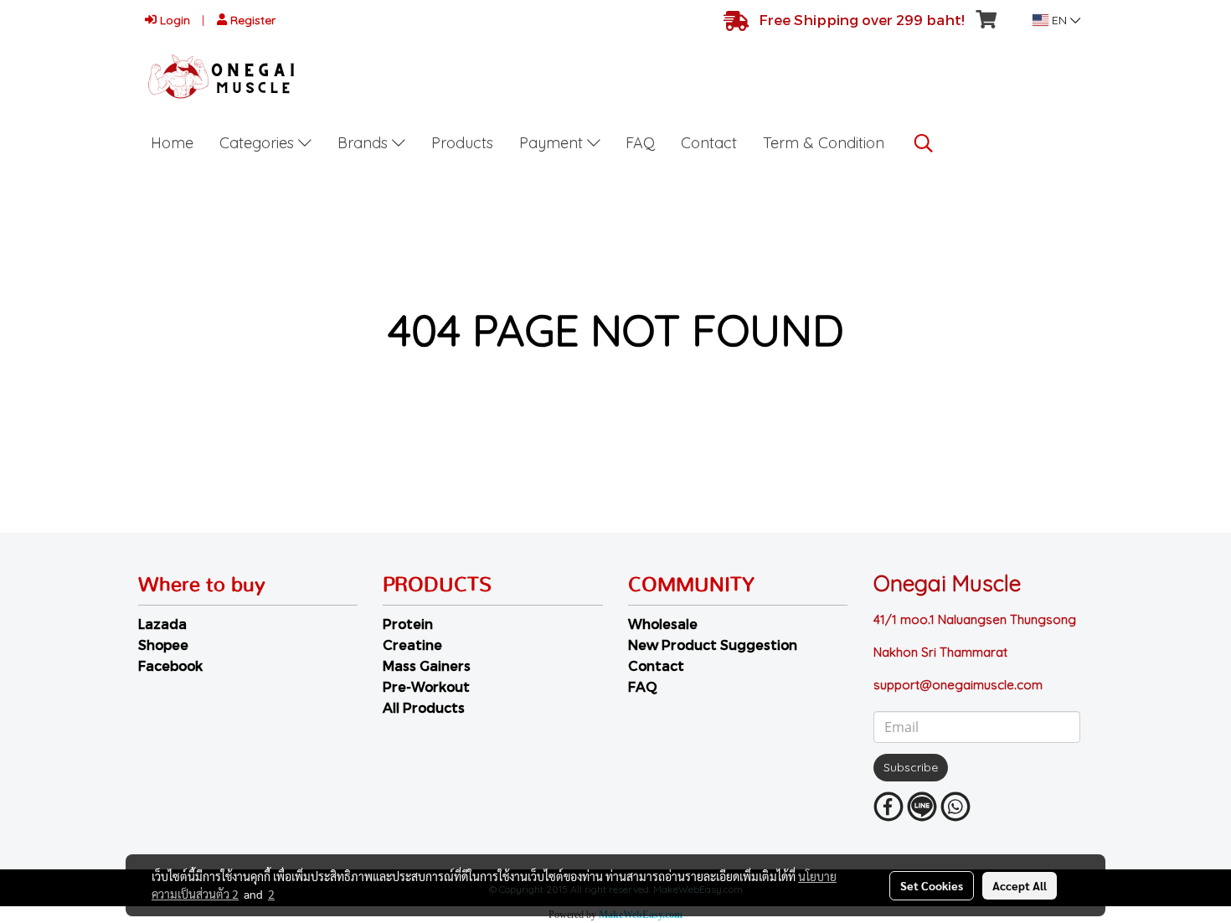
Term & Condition (823, 142)
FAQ (640, 142)
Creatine (412, 644)
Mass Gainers (427, 665)
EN (1059, 20)
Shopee (163, 644)
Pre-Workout (426, 686)
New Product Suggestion (712, 644)
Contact (709, 142)
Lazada (162, 624)
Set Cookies (931, 885)
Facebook (170, 665)
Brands (364, 142)
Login (173, 20)
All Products (424, 707)
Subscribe (910, 767)
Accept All (1019, 885)
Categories (258, 142)
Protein (408, 624)
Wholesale (663, 624)
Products (462, 142)
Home (172, 142)
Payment (553, 142)
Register (251, 20)
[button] (923, 143)
